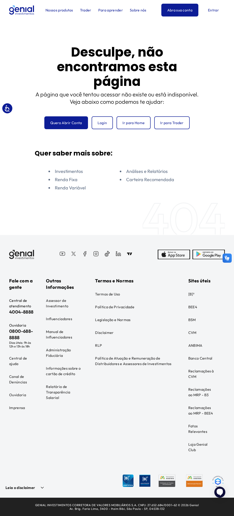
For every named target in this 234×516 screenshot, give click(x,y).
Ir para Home (133, 122)
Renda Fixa (66, 179)
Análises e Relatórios (147, 171)
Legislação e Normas (112, 319)
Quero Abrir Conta (66, 122)
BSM (192, 319)
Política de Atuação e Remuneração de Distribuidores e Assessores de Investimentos (133, 361)
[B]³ (191, 294)
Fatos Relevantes (197, 429)
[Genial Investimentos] (21, 10)
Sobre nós (138, 10)
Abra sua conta (179, 10)
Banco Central (200, 358)
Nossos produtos (59, 10)
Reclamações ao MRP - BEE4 (200, 410)
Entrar (213, 10)
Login (102, 122)
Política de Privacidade (114, 307)
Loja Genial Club (198, 447)
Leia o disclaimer (20, 487)
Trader (85, 10)
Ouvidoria (17, 395)
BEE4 (192, 307)
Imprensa (17, 407)
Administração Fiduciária (58, 353)
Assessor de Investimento (57, 303)
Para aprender (110, 10)
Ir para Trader (171, 122)
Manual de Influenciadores (59, 334)
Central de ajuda (18, 361)
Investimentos (69, 171)
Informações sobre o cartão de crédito (63, 371)
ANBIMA (195, 345)
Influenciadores (59, 319)
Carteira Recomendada (150, 179)
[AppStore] (174, 254)
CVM (192, 332)
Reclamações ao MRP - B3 (199, 392)
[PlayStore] (208, 254)
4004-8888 (21, 312)
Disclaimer (104, 332)
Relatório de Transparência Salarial (58, 392)
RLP (98, 345)
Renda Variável (70, 188)
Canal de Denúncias (18, 379)
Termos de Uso (107, 294)
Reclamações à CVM (201, 374)
